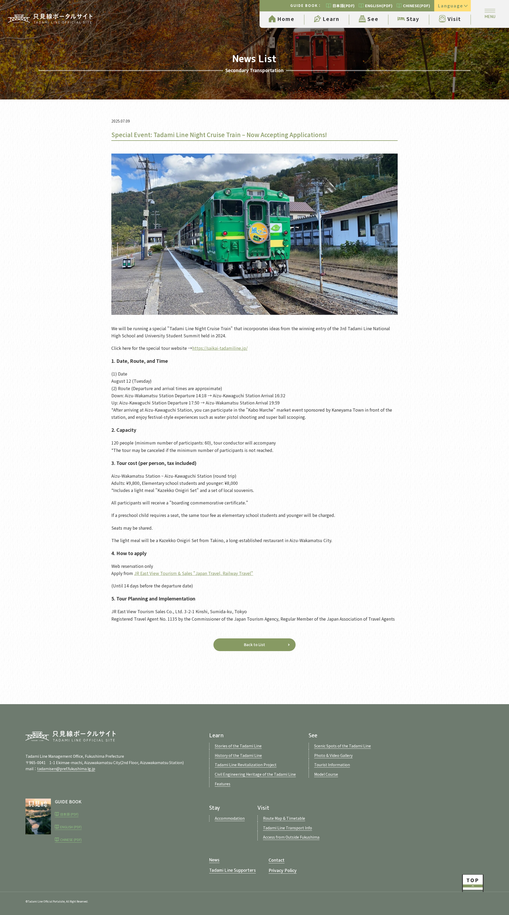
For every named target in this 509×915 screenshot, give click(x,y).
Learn (331, 18)
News (214, 860)
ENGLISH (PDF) (71, 827)
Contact (276, 860)
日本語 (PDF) (69, 814)
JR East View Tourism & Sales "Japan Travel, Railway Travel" (193, 573)
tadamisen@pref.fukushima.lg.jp (66, 768)
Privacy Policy (283, 870)
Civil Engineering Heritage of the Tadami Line (255, 774)
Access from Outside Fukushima (291, 837)
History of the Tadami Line (238, 755)
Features (222, 783)
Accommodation (230, 818)
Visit (454, 18)
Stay (412, 18)
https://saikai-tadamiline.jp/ (220, 348)
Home (286, 18)
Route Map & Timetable (284, 818)
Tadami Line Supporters (232, 870)
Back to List (254, 644)
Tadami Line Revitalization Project (246, 764)
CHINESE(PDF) (416, 5)
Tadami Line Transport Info (287, 827)
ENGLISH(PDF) (378, 5)
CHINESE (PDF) (71, 839)
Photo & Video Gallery (333, 755)
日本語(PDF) (343, 5)
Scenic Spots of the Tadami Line (342, 745)
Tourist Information (332, 764)
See (373, 18)
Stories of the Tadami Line (238, 745)
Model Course (326, 774)
